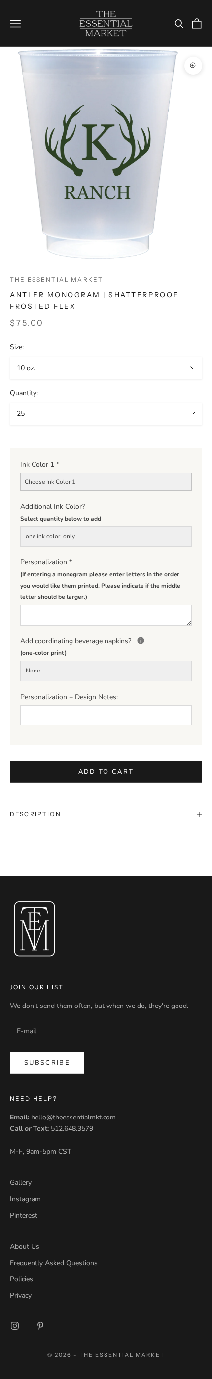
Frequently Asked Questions (54, 1262)
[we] (140, 640)
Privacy (21, 1295)
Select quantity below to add (60, 518)
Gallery (21, 1182)
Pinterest (23, 1215)
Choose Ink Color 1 (50, 481)
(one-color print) (43, 653)
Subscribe (47, 1062)
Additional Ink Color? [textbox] (60, 512)
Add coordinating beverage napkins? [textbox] (106, 646)
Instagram (25, 1199)
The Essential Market (56, 279)
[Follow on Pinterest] (40, 1326)
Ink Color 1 (39, 464)
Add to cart (106, 771)
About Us (24, 1246)
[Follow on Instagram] (15, 1326)
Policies (21, 1279)
